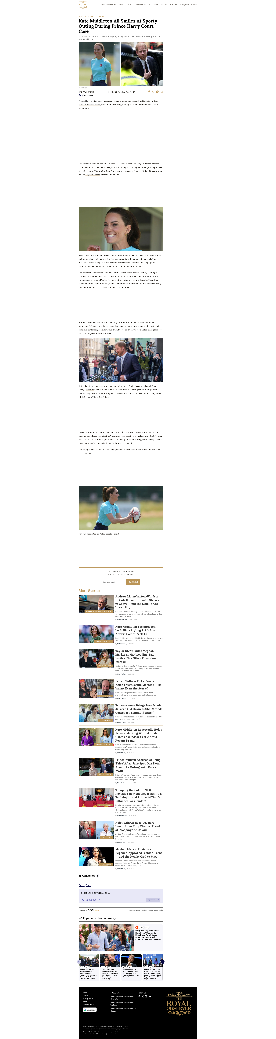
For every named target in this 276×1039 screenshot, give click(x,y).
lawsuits (90, 389)
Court (100, 101)
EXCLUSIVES (141, 5)
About (85, 993)
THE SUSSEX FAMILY (108, 5)
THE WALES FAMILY (126, 5)
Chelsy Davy (84, 393)
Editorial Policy (88, 1004)
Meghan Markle (92, 174)
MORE (193, 5)
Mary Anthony (122, 674)
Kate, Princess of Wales (89, 104)
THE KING (173, 5)
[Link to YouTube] (150, 997)
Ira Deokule (121, 753)
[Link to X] (143, 997)
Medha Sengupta (122, 619)
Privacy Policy (88, 998)
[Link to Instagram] (146, 997)
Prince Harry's (85, 101)
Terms (85, 1001)
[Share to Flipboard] (156, 92)
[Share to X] (152, 92)
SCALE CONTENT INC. (122, 1026)
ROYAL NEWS (153, 5)
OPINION (164, 5)
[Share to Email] (161, 92)
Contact (86, 996)
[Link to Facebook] (139, 997)
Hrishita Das (121, 722)
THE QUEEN (184, 5)
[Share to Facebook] (149, 92)
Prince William (91, 397)
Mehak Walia (121, 644)
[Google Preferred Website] (90, 1011)
